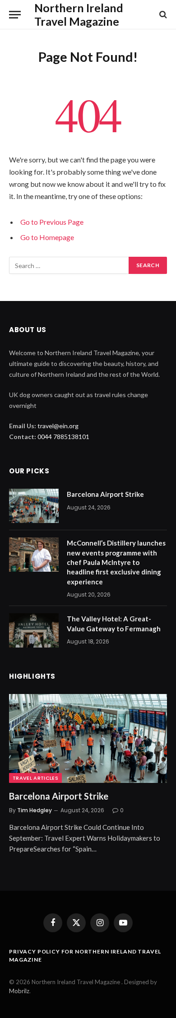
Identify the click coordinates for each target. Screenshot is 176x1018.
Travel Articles (35, 778)
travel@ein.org (58, 426)
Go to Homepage (47, 237)
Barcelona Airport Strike (105, 494)
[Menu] (15, 15)
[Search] (162, 15)
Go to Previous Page (51, 221)
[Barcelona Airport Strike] (34, 506)
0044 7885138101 (63, 436)
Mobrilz (19, 991)
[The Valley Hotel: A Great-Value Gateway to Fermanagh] (34, 630)
